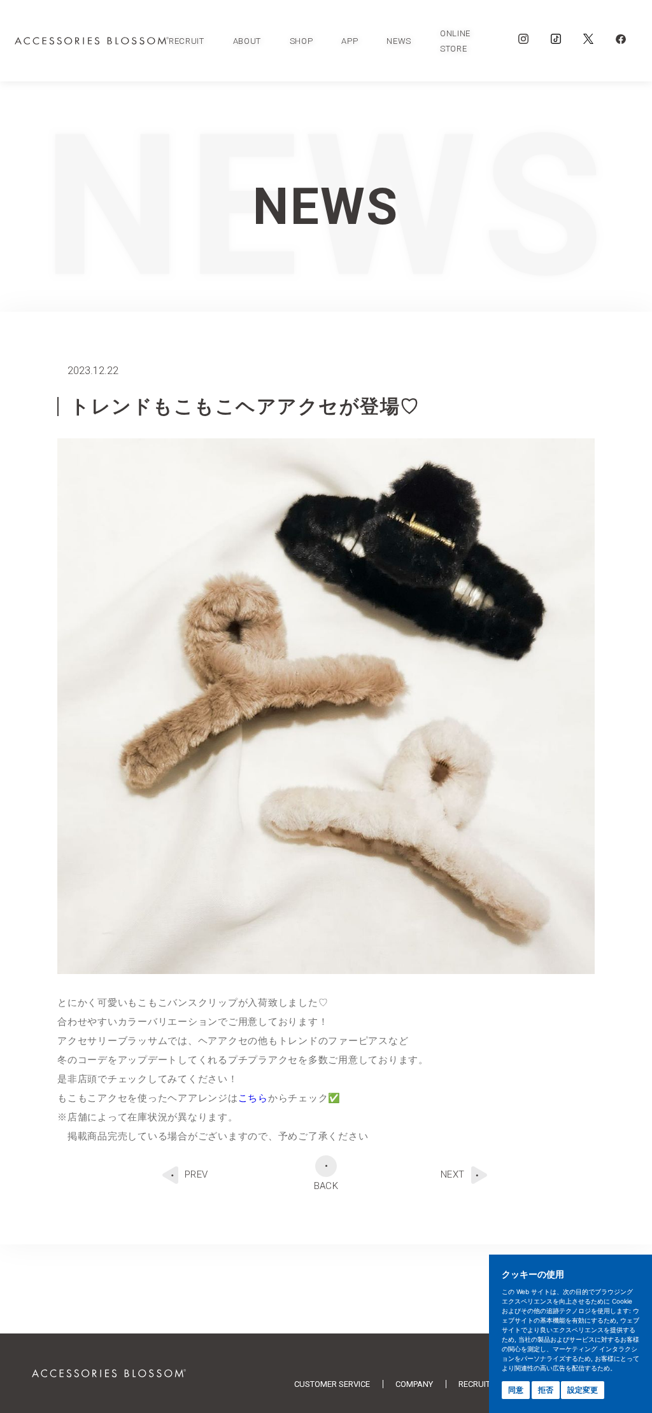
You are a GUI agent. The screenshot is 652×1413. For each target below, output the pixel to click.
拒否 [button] (545, 1390)
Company (414, 1384)
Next (453, 1174)
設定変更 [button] (582, 1390)
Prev (196, 1174)
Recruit (474, 1384)
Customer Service (332, 1384)
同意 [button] (515, 1390)
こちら (253, 1098)
